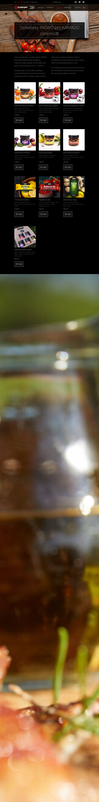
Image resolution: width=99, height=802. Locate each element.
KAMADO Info (68, 7)
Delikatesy (59, 7)
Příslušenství (50, 7)
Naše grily (40, 7)
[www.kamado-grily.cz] (24, 7)
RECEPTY (78, 7)
